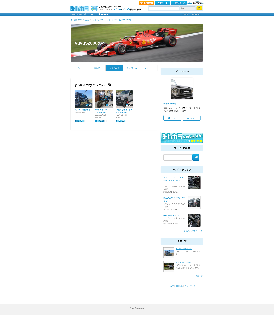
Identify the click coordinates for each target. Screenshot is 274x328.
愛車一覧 (199, 276)
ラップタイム (132, 68)
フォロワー (192, 118)
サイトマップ (190, 286)
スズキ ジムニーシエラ (184, 262)
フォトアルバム (97, 20)
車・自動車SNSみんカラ (80, 20)
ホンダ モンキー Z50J (184, 249)
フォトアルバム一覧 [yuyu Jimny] (118, 20)
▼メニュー (149, 68)
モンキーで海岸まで (82, 110)
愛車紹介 (96, 68)
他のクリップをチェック (193, 231)
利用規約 (179, 286)
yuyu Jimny (169, 103)
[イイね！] (79, 121)
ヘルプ (190, 3)
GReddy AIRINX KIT (172, 215)
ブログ (79, 68)
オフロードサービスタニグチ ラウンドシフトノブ (174, 180)
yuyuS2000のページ (95, 43)
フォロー (172, 118)
